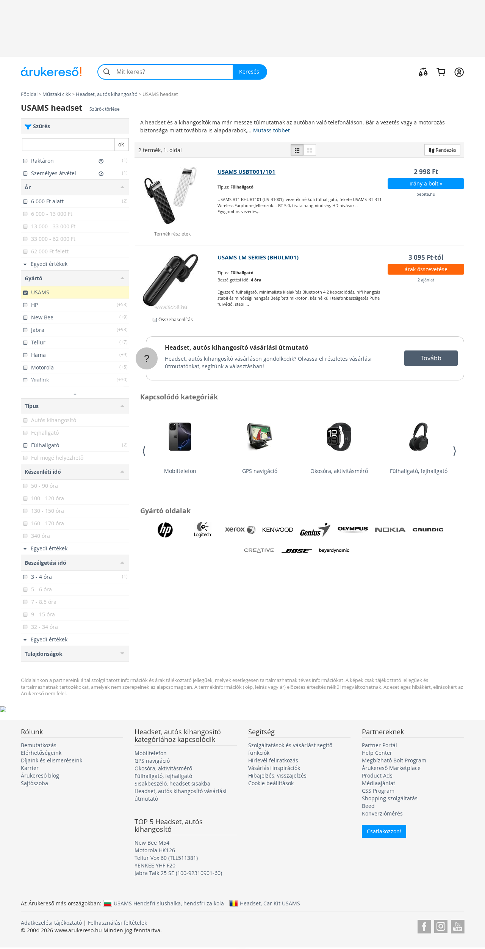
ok (121, 144)
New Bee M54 (152, 842)
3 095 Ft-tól (425, 257)
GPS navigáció (259, 470)
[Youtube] (457, 925)
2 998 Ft (426, 171)
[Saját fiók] (459, 71)
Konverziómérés (382, 813)
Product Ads (377, 775)
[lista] (297, 150)
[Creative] (259, 550)
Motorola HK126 (155, 850)
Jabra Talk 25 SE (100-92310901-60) (178, 873)
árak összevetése (426, 269)
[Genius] (315, 529)
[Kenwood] (278, 529)
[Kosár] (440, 71)
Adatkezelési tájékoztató (51, 922)
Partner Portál (379, 745)
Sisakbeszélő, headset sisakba (172, 783)
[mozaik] (309, 150)
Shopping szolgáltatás (390, 798)
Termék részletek (172, 234)
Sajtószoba (34, 783)
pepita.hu (425, 194)
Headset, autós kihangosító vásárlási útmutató (236, 347)
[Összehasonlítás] (423, 71)
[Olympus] (353, 529)
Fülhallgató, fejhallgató (418, 470)
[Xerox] (240, 529)
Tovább (431, 358)
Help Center (377, 752)
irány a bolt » (426, 183)
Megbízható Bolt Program (394, 760)
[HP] (165, 529)
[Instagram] (440, 925)
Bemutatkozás (38, 745)
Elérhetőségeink (41, 752)
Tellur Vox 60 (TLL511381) (166, 857)
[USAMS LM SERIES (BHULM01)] (176, 281)
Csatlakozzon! (384, 831)
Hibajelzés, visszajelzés (277, 775)
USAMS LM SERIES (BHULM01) (258, 257)
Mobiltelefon (180, 470)
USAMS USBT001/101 (246, 172)
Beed (368, 805)
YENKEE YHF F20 (155, 865)
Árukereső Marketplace (391, 767)
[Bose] (297, 550)
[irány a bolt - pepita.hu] (176, 195)
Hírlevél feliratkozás (273, 760)
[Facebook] (424, 925)
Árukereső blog (40, 775)
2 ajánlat (426, 280)
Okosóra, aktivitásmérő (339, 470)
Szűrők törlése (104, 109)
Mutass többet (271, 130)
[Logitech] (203, 529)
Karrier (30, 767)
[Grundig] (428, 529)
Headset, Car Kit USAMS (270, 903)
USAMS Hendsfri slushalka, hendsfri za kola (169, 903)
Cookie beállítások (271, 783)
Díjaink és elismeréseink (51, 760)
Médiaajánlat (378, 783)
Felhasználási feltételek (117, 922)
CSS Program (378, 790)
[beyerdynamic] (334, 550)
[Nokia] (390, 529)
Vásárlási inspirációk (274, 767)
